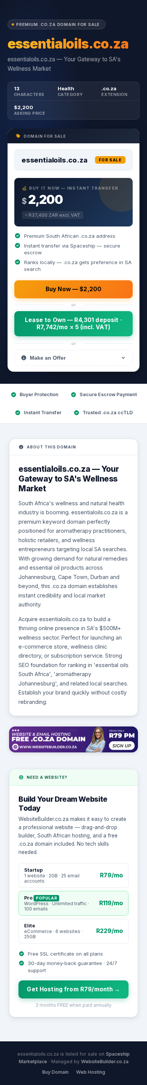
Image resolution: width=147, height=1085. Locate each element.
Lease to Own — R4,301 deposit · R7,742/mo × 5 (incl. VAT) (73, 323)
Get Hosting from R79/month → (73, 989)
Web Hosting (90, 1072)
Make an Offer (48, 358)
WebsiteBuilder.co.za (105, 1061)
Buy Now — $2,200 (73, 289)
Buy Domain (55, 1072)
